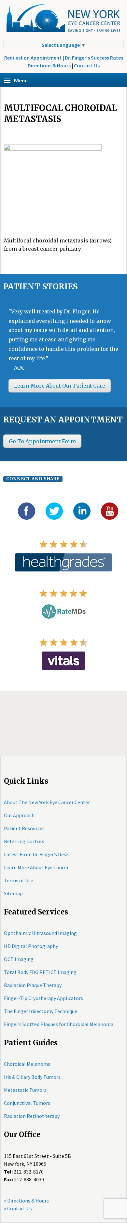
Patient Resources (24, 828)
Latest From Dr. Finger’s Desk (36, 854)
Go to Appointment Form (42, 441)
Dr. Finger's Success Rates (94, 57)
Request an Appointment (33, 57)
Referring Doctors (24, 841)
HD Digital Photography (31, 946)
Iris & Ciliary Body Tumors (32, 1077)
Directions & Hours (49, 65)
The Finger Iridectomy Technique (40, 1011)
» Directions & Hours (26, 1200)
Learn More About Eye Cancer (36, 867)
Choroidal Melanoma (27, 1064)
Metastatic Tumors (25, 1090)
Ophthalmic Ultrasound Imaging (40, 933)
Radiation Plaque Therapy (33, 985)
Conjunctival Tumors (27, 1103)
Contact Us (87, 65)
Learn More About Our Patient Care (59, 385)
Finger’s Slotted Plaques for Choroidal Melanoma (58, 1024)
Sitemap (13, 893)
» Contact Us (18, 1208)
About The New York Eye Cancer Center (47, 802)
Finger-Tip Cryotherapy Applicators (43, 998)
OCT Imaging (19, 959)
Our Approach (19, 815)
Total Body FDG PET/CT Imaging (40, 972)
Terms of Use (18, 880)
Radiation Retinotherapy (32, 1116)
